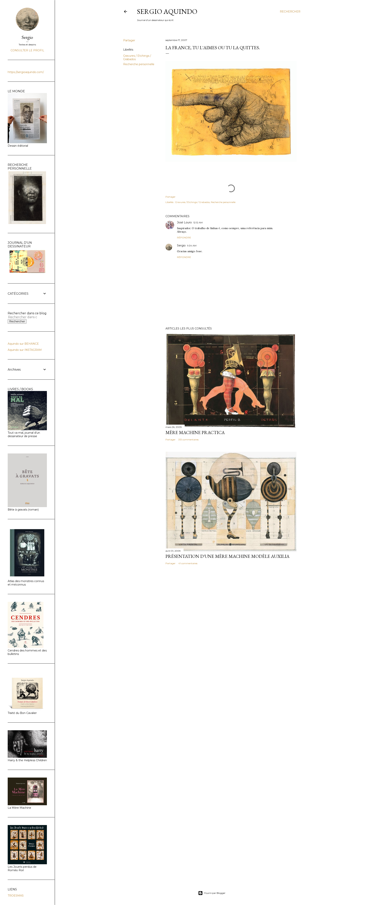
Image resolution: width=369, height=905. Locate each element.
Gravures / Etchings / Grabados (192, 202)
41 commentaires (187, 563)
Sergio (181, 245)
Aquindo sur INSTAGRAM (25, 350)
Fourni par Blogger (214, 893)
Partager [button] (129, 40)
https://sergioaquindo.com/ (26, 72)
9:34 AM (191, 245)
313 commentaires (188, 439)
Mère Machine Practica (195, 432)
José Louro (184, 222)
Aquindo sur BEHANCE (23, 343)
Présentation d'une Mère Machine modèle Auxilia (227, 556)
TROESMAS (16, 895)
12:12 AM (198, 222)
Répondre (184, 237)
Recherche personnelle (138, 64)
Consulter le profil (27, 50)
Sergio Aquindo (167, 11)
